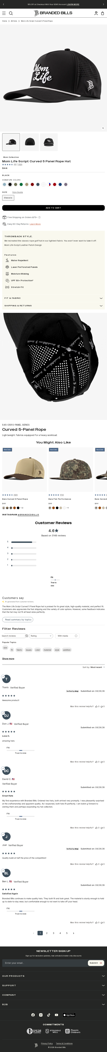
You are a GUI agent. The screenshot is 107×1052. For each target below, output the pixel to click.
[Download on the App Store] (69, 1015)
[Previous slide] (3, 4)
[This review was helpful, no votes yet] (96, 706)
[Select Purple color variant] (66, 184)
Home (4, 21)
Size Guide (17, 192)
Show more (8, 658)
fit (12, 650)
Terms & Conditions (64, 1043)
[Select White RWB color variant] (49, 184)
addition (66, 650)
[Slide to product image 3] (49, 142)
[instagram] (40, 1015)
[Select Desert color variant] (27, 184)
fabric (19, 650)
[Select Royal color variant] (60, 184)
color (37, 650)
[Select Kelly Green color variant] (21, 184)
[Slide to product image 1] (11, 142)
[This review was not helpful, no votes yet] (102, 706)
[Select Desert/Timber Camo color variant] (7, 507)
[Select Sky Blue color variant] (4, 184)
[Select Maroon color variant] (32, 184)
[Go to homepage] (53, 13)
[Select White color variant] (43, 184)
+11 (68, 507)
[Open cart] (103, 13)
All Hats (14, 21)
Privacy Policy (47, 1043)
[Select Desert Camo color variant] (60, 507)
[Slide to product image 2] (30, 142)
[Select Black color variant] (10, 184)
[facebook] (33, 1015)
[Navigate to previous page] (33, 933)
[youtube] (56, 1015)
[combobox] (41, 635)
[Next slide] (103, 4)
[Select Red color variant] (54, 184)
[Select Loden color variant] (15, 184)
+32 (21, 507)
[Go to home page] (36, 1045)
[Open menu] (4, 13)
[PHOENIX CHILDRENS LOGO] (72, 1031)
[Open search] (11, 13)
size (5, 647)
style (57, 650)
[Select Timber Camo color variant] (10, 507)
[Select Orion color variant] (38, 184)
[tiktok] (48, 1015)
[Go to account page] (96, 13)
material (47, 650)
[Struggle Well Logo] (53, 1031)
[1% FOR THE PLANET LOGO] (34, 1031)
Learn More (35, 224)
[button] (53, 78)
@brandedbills (28, 515)
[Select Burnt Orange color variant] (14, 507)
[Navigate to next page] (73, 933)
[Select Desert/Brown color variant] (3, 507)
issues (28, 650)
